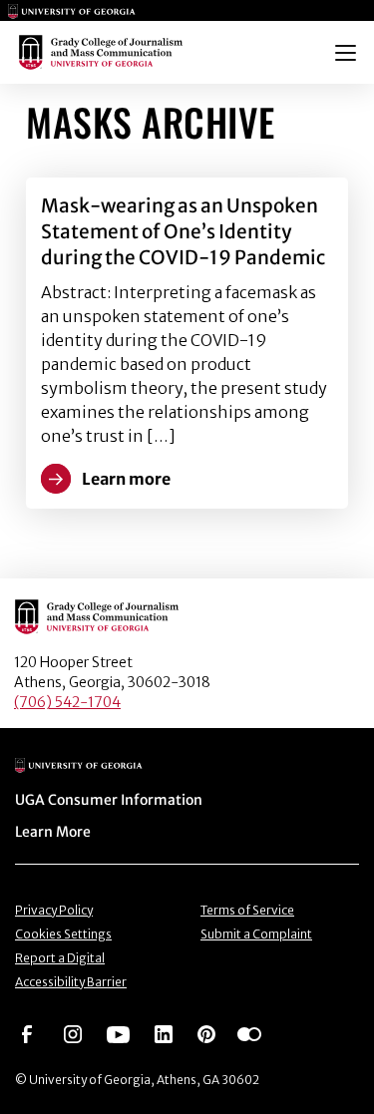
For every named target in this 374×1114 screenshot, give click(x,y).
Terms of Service (247, 910)
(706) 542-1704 (67, 702)
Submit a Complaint (256, 934)
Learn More (53, 832)
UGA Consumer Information (108, 800)
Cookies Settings (63, 934)
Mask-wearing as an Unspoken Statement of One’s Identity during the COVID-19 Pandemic (183, 231)
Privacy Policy (54, 910)
